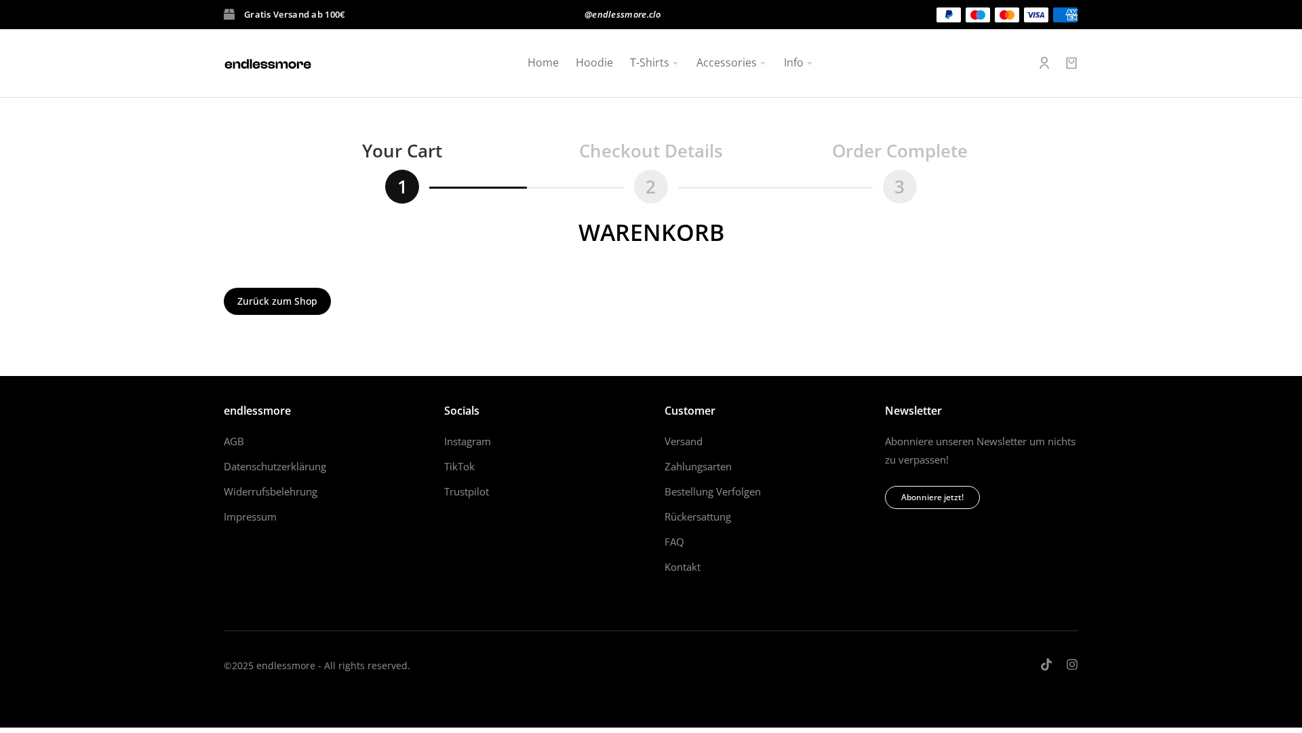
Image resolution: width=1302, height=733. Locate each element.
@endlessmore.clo (623, 14)
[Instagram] (1072, 664)
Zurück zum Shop (277, 301)
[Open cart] (1071, 63)
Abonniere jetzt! (932, 497)
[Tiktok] (1046, 664)
